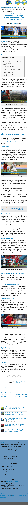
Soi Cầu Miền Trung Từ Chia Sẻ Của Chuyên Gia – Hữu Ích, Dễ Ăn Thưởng (14, 413)
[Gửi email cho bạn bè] (15, 376)
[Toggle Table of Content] (21, 58)
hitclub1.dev (10, 493)
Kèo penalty (4, 41)
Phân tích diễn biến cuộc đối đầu (12, 69)
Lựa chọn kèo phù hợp (10, 72)
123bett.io (3, 493)
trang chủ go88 (6, 495)
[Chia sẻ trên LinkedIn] (20, 376)
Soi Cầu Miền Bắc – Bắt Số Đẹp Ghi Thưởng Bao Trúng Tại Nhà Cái (14, 425)
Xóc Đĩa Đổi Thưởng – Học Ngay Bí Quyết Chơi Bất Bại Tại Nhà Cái (16, 430)
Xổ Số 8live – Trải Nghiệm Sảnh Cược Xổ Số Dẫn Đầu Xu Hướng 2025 (15, 408)
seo (21, 23)
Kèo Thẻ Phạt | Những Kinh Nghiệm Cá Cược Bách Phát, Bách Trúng (21, 394)
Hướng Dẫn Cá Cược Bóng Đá (13, 7)
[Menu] (2, 2)
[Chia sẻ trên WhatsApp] (8, 376)
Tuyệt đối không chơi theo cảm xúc (13, 74)
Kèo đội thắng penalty (10, 66)
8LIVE (2, 7)
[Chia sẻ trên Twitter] (13, 376)
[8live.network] (9, 2)
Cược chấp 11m (8, 63)
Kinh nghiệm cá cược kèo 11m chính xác (12, 68)
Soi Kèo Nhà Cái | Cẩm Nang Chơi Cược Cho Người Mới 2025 (7, 394)
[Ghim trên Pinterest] (18, 376)
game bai (22, 493)
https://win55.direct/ (18, 495)
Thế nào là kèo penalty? (9, 60)
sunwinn (17, 493)
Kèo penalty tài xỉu (9, 64)
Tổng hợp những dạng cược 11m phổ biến (13, 61)
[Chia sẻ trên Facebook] (10, 376)
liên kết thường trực (16, 382)
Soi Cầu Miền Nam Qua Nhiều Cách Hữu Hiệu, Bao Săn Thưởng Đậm (15, 419)
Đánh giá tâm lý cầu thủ (10, 71)
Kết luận (5, 75)
